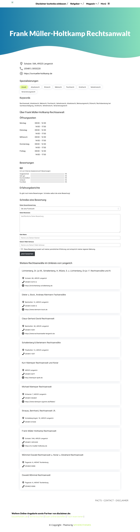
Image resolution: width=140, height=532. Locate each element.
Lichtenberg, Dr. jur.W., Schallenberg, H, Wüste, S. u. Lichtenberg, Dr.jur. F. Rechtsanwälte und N (66, 271)
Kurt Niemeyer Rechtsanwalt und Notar (40, 363)
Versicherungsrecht (28, 92)
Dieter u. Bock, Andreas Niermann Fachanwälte (44, 295)
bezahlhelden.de (20, 516)
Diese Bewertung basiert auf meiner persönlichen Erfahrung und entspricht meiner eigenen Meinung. (59, 249)
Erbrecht (47, 87)
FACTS (98, 500)
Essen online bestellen (55, 516)
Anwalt (23, 87)
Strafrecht (82, 87)
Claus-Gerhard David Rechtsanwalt (38, 318)
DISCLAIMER (122, 500)
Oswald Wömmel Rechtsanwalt (36, 475)
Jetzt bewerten (27, 254)
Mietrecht (58, 87)
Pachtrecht (70, 87)
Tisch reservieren (75, 516)
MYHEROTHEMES (82, 524)
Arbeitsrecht (35, 87)
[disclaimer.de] (22, 3)
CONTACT (109, 500)
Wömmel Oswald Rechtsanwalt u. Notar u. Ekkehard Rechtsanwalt (52, 455)
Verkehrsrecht (96, 87)
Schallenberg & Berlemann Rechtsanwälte (41, 342)
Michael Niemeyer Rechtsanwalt (37, 387)
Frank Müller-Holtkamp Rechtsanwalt (39, 431)
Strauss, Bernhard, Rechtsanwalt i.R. (39, 411)
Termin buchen (36, 516)
